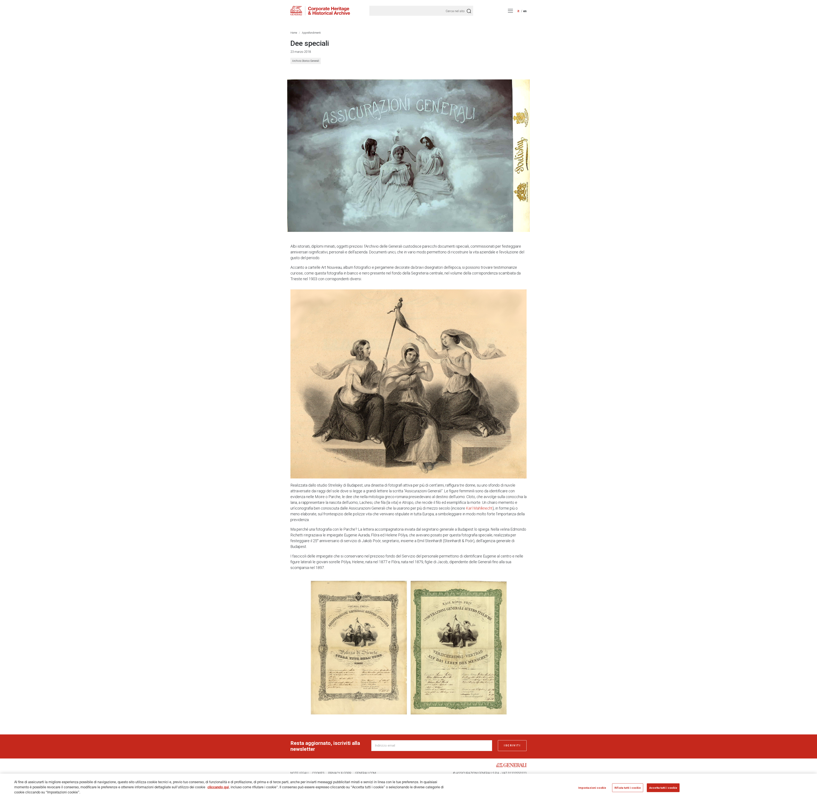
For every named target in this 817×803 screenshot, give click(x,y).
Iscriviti (512, 745)
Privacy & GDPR (339, 773)
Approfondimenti (311, 32)
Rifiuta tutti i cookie (627, 787)
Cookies (318, 773)
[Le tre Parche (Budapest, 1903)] (408, 155)
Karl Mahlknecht (479, 508)
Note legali (299, 773)
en (525, 11)
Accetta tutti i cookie (663, 787)
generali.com (365, 773)
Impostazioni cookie (592, 787)
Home (293, 32)
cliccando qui (218, 787)
